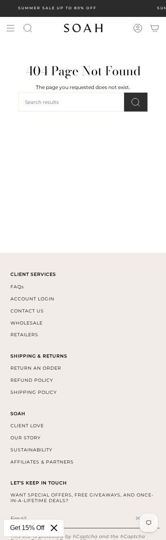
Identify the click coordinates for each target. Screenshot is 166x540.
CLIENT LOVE (27, 425)
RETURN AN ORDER (35, 368)
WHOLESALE (26, 323)
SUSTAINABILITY (31, 450)
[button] (27, 28)
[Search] (135, 102)
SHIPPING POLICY (33, 392)
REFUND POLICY (31, 380)
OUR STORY (25, 438)
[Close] (54, 528)
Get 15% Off (27, 527)
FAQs (17, 287)
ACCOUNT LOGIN (32, 299)
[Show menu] (10, 28)
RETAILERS (24, 334)
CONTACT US (27, 311)
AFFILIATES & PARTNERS (42, 462)
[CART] (154, 28)
